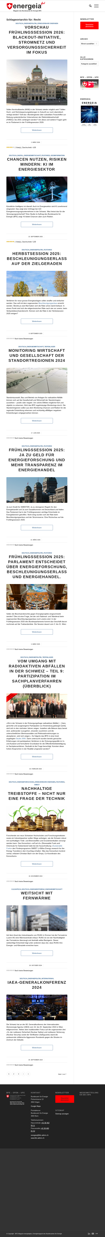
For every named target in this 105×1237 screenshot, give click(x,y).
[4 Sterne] (12, 147)
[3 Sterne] (10, 147)
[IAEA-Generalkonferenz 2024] (36, 1007)
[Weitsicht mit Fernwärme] (36, 918)
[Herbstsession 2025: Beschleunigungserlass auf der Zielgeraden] (36, 284)
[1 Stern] (7, 147)
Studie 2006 (21, 739)
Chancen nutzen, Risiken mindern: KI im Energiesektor (37, 164)
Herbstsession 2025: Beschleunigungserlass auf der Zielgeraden (37, 258)
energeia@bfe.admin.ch (39, 1135)
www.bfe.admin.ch (37, 1138)
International (48, 978)
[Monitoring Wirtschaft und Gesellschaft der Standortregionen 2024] (36, 380)
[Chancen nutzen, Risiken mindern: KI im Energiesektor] (36, 189)
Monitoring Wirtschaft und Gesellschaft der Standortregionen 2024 (36, 355)
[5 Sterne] (13, 147)
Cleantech (16, 889)
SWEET (37, 784)
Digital (20, 155)
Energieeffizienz (37, 889)
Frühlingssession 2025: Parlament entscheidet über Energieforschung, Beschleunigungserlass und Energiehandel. (36, 567)
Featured (46, 155)
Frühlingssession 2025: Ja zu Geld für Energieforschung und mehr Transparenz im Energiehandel (36, 460)
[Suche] (89, 6)
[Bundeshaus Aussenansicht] (36, 82)
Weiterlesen (37, 130)
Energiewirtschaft (32, 155)
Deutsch (19, 23)
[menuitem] (89, 6)
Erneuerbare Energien (48, 23)
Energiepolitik (30, 23)
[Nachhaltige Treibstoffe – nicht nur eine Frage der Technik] (36, 818)
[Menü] (95, 6)
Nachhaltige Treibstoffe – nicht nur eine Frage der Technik (37, 793)
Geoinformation (58, 155)
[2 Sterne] (8, 147)
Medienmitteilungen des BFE (89, 1094)
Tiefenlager (49, 346)
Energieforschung (25, 782)
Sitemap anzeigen (62, 1114)
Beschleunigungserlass (48, 303)
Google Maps (36, 1106)
